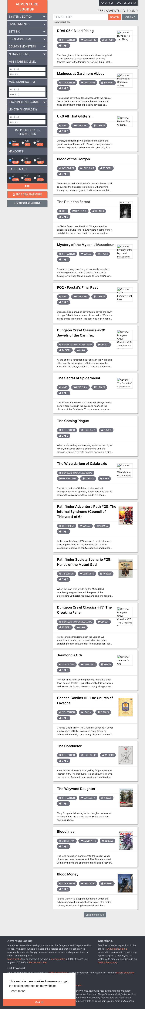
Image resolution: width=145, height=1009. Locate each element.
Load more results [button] (95, 914)
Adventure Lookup (27, 6)
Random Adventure (29, 203)
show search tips (62, 22)
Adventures (107, 3)
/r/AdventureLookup (116, 948)
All (15, 143)
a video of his (58, 959)
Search (114, 17)
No (39, 143)
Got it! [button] (39, 1002)
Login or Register (126, 3)
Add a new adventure (28, 194)
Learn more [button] (17, 991)
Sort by (128, 17)
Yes (27, 143)
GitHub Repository (107, 962)
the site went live (37, 962)
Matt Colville (14, 959)
